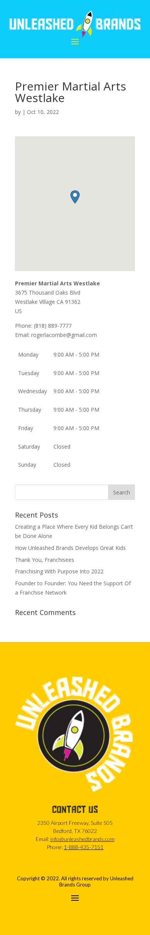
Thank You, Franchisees (44, 559)
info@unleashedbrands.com (82, 839)
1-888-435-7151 (83, 847)
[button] (75, 197)
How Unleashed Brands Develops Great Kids (70, 547)
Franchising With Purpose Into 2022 (59, 571)
